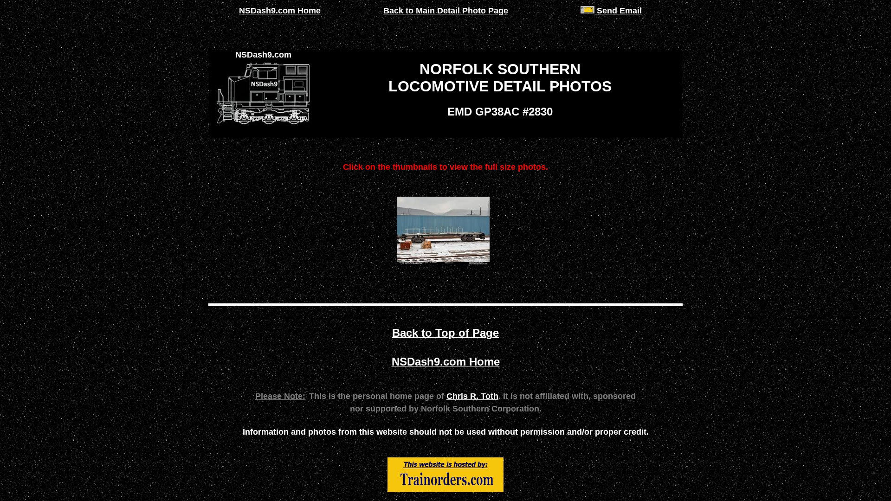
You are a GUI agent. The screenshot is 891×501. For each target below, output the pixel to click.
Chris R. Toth (472, 396)
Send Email (618, 10)
